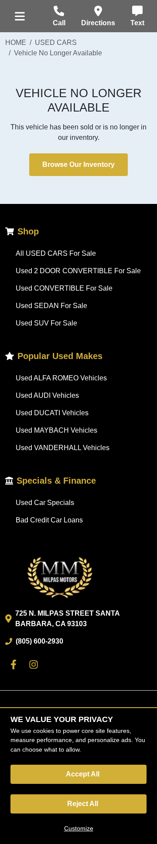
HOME (15, 42)
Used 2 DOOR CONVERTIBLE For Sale (78, 271)
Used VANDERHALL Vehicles (62, 447)
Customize (78, 828)
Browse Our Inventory (78, 164)
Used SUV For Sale (46, 323)
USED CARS (56, 42)
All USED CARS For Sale (56, 253)
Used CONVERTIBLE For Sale (64, 288)
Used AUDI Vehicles (47, 395)
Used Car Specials (45, 502)
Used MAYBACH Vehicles (56, 430)
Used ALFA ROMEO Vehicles (61, 378)
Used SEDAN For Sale (51, 305)
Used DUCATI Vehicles (52, 413)
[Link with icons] (15, 664)
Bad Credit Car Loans (49, 520)
